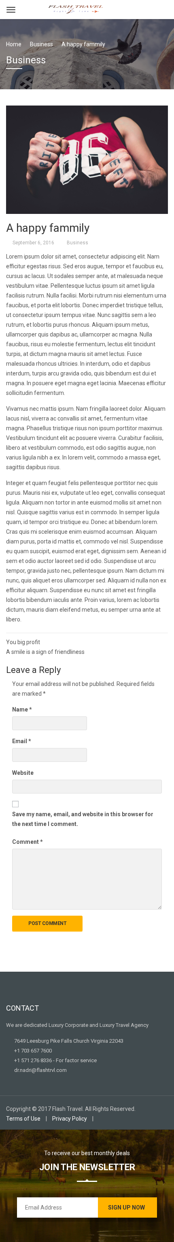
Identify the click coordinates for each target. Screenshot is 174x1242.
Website (23, 773)
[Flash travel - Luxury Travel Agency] (75, 9)
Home (13, 44)
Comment (27, 842)
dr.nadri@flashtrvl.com (40, 1070)
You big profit (23, 642)
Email (21, 741)
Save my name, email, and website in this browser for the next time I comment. (82, 819)
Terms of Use (23, 1118)
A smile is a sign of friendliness (45, 652)
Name (22, 709)
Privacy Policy (69, 1118)
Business (77, 243)
